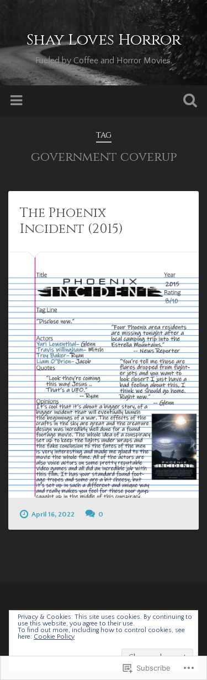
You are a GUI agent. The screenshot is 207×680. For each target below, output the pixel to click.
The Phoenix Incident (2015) (71, 221)
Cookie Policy (54, 636)
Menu (17, 100)
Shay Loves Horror (103, 40)
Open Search (188, 101)
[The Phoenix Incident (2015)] (103, 375)
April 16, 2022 (53, 514)
